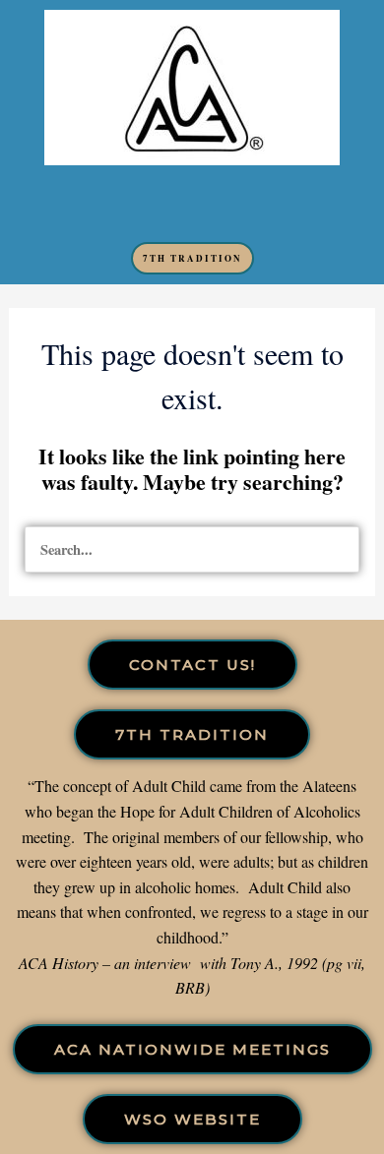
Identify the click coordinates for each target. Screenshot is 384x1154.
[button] (192, 203)
